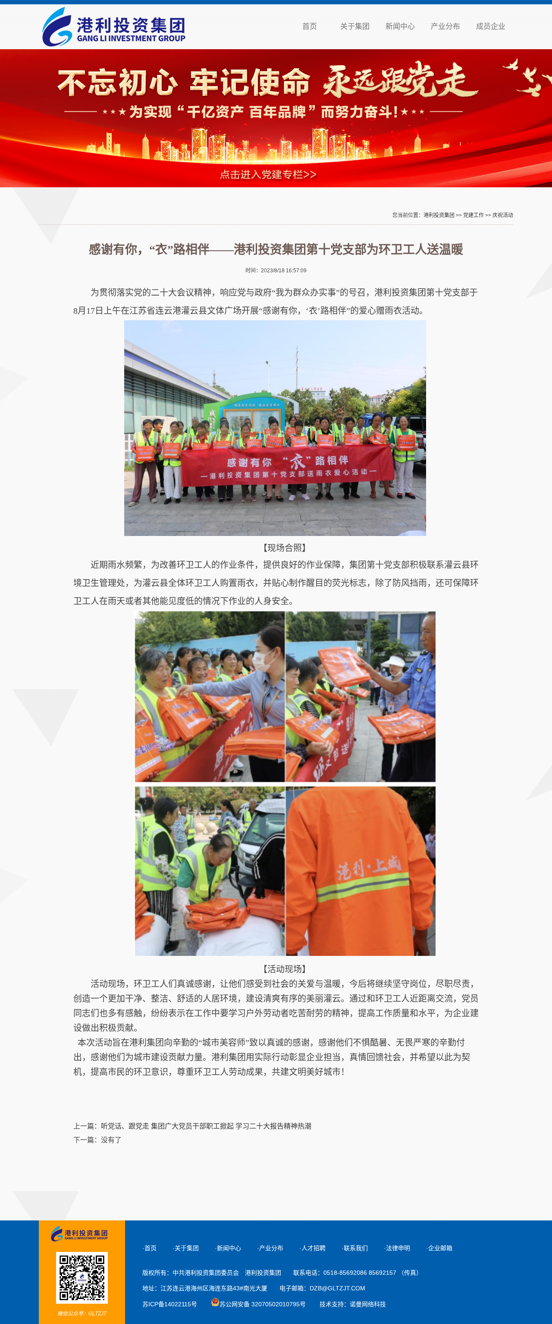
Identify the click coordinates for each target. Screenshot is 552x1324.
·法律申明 (397, 1248)
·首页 (149, 1248)
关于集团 (355, 26)
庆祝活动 (502, 215)
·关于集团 (185, 1248)
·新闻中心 (228, 1248)
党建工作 (473, 215)
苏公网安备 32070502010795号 (263, 1304)
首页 (309, 26)
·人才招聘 (312, 1248)
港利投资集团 (439, 215)
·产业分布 (270, 1248)
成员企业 (490, 26)
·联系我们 (355, 1248)
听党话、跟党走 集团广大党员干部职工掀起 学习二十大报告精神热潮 (206, 1126)
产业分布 (445, 26)
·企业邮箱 (439, 1248)
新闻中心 (400, 26)
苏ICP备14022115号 (169, 1304)
